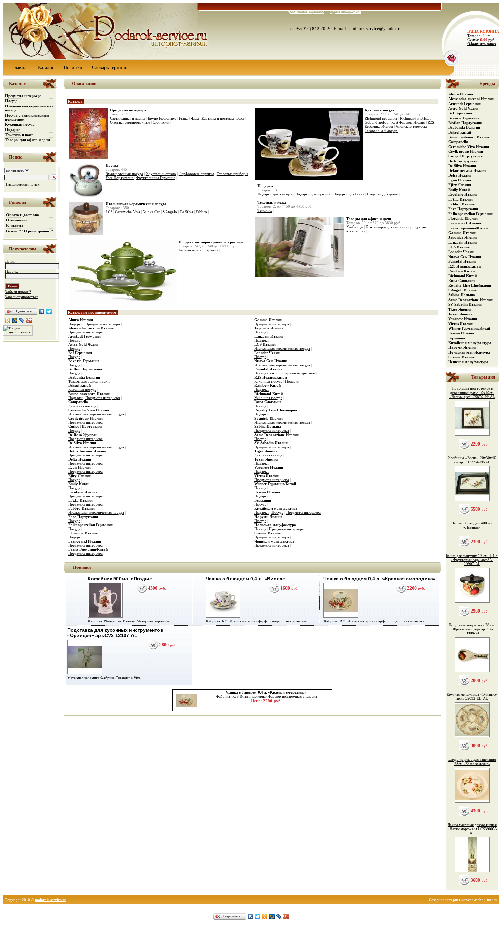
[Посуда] (86, 196)
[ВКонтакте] (41, 311)
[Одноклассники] (7, 320)
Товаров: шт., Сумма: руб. (481, 35)
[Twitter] (49, 311)
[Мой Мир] (14, 320)
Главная (20, 67)
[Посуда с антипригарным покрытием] (123, 302)
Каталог (46, 67)
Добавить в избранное (306, 12)
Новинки (73, 67)
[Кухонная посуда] (309, 178)
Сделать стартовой (345, 12)
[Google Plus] (29, 320)
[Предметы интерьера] (88, 158)
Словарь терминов (111, 67)
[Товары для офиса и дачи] (299, 275)
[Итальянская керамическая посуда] (86, 234)
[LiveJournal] (22, 320)
